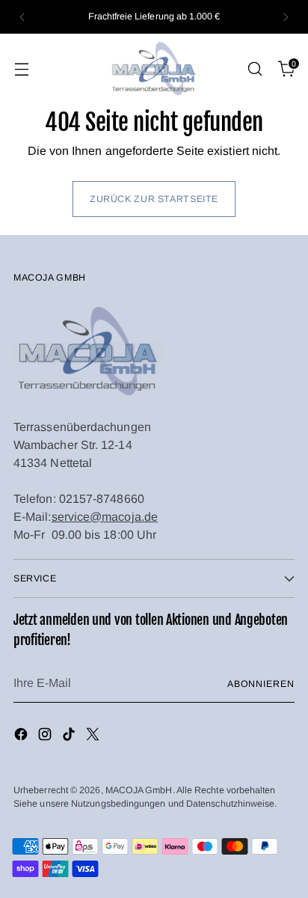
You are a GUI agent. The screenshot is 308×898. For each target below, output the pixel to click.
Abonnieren (261, 684)
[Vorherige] (22, 17)
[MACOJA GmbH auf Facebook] (22, 737)
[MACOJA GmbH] (154, 69)
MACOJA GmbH (139, 790)
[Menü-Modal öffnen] (21, 69)
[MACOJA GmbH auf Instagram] (46, 737)
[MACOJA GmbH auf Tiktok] (70, 737)
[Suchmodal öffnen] (254, 69)
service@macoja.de (105, 516)
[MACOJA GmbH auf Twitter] (94, 737)
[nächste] (285, 17)
